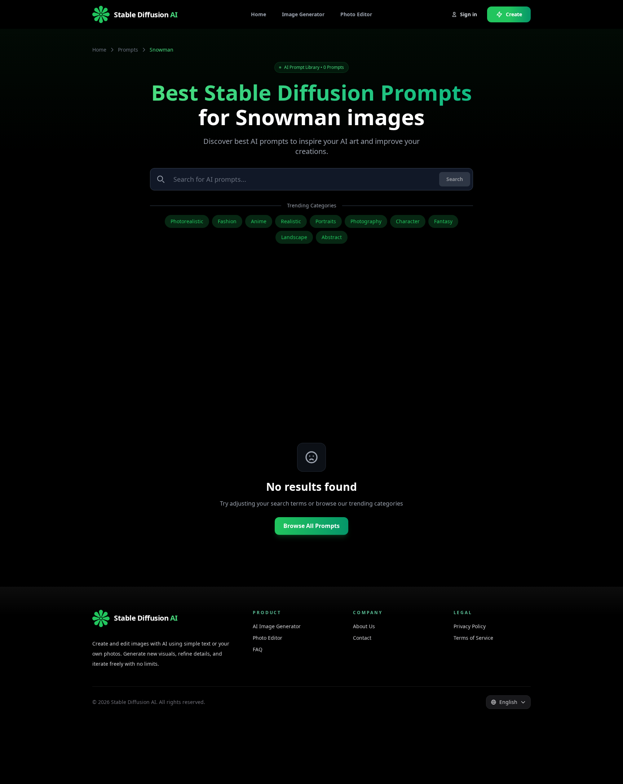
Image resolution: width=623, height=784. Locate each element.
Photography (365, 221)
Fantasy (443, 221)
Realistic (291, 221)
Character (408, 221)
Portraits (325, 221)
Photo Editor (267, 637)
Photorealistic (187, 221)
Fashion (227, 221)
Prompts (128, 49)
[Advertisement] (311, 357)
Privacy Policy (470, 626)
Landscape (294, 237)
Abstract (332, 237)
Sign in (468, 14)
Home (99, 49)
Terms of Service (473, 637)
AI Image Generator (277, 626)
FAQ (257, 649)
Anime (258, 221)
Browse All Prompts (311, 526)
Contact (362, 637)
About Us (364, 626)
